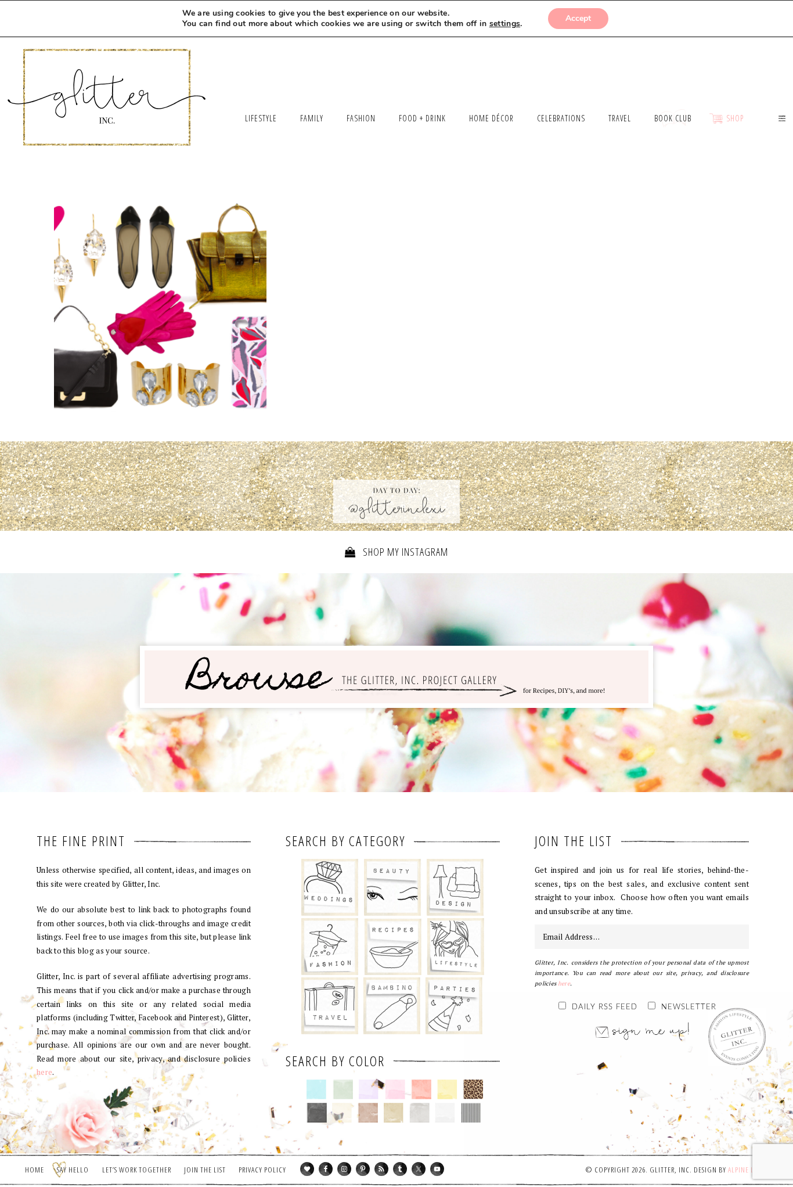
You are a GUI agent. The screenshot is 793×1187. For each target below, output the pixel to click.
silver (419, 1113)
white (445, 1113)
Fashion (330, 946)
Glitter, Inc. (107, 83)
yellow (447, 1089)
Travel (330, 1005)
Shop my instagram (404, 552)
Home (34, 1169)
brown (368, 1113)
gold (394, 1113)
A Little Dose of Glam (160, 306)
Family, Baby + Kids (391, 1005)
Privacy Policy (262, 1169)
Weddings (330, 887)
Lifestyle (455, 946)
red (421, 1089)
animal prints (473, 1089)
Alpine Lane (747, 1169)
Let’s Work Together (136, 1169)
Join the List (205, 1169)
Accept (578, 18)
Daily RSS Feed (604, 1007)
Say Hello (73, 1169)
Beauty (392, 887)
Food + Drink (392, 946)
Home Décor (455, 887)
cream (342, 1113)
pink (395, 1089)
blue (317, 1089)
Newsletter (688, 1007)
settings (504, 24)
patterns (471, 1113)
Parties (453, 1005)
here (44, 1072)
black (317, 1113)
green (343, 1089)
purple (369, 1089)
